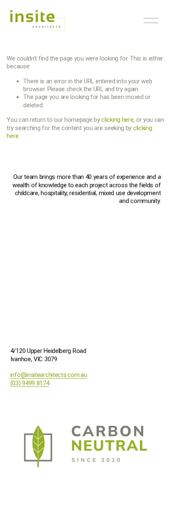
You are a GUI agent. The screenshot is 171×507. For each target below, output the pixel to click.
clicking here (117, 119)
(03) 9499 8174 (29, 383)
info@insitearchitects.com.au (48, 375)
